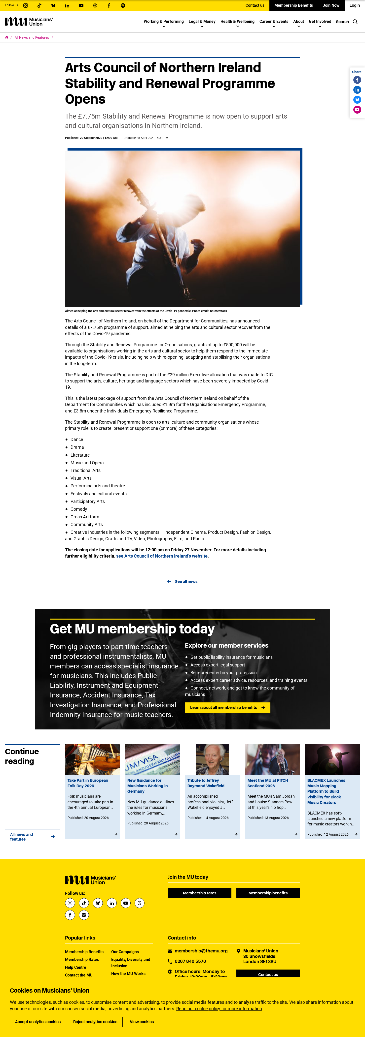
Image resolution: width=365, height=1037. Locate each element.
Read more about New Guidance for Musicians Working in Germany (152, 791)
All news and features (21, 837)
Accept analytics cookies (38, 1021)
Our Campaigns (125, 951)
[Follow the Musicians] (26, 5)
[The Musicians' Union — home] (29, 21)
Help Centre (75, 967)
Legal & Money (202, 21)
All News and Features (32, 37)
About (298, 21)
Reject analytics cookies (95, 1021)
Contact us (255, 5)
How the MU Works (128, 973)
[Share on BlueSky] (357, 100)
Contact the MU (79, 975)
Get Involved (320, 21)
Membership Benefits (293, 5)
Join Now (331, 5)
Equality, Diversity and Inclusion (130, 962)
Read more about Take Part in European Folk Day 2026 (92, 791)
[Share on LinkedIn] (357, 90)
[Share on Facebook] (357, 80)
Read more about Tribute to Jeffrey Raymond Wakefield (212, 791)
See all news (186, 581)
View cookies (142, 1021)
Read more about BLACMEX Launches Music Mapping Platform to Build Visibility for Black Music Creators (332, 791)
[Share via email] (357, 110)
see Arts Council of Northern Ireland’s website (162, 556)
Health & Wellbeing (237, 21)
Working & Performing (164, 21)
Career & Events (273, 21)
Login (355, 5)
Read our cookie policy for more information (219, 1008)
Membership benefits (268, 893)
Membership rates (200, 893)
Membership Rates (82, 959)
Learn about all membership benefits (223, 707)
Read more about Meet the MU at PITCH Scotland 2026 (272, 791)
